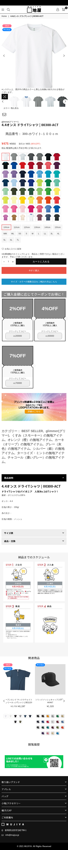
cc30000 (50, 336)
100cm (6, 227)
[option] (34, 56)
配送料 (9, 148)
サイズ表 (8, 533)
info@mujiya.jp (12, 835)
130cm (37, 227)
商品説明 (8, 477)
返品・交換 (9, 541)
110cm (16, 227)
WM (5, 234)
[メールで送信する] (4, 115)
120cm (27, 227)
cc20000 (17, 336)
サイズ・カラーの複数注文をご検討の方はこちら (34, 282)
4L (58, 234)
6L (11, 240)
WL (12, 234)
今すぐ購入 (34, 270)
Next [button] (64, 55)
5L (4, 240)
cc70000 (17, 383)
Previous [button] (4, 55)
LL (45, 234)
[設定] (57, 9)
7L (18, 240)
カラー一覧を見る (11, 108)
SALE (7, 26)
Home (4, 16)
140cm (47, 227)
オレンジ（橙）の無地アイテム (30, 440)
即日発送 (6, 30)
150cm (58, 227)
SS (20, 234)
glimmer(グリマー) (10, 122)
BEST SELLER (32, 431)
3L (52, 234)
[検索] (8, 9)
